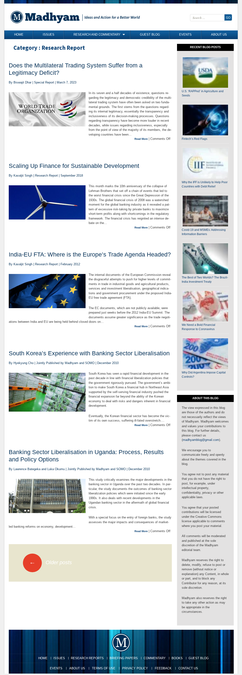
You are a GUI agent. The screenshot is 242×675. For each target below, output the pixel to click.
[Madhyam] (76, 17)
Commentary (155, 658)
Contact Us (188, 668)
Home (18, 34)
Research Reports (87, 658)
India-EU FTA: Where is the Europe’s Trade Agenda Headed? (90, 254)
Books (177, 658)
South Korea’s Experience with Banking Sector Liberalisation (89, 353)
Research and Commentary (97, 34)
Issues (48, 34)
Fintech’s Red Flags (194, 139)
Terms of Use (103, 668)
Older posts (50, 562)
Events (185, 34)
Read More (141, 138)
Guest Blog (150, 34)
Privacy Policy (135, 668)
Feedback (163, 668)
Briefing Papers (124, 658)
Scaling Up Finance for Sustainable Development (74, 165)
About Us (219, 34)
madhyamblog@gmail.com (201, 440)
